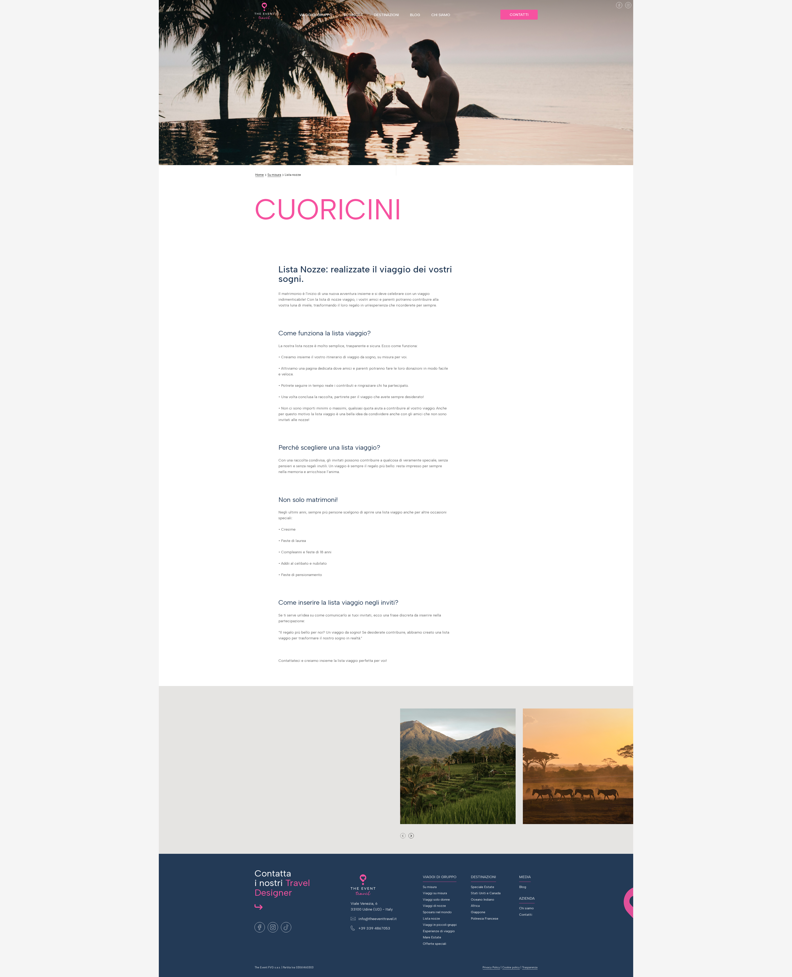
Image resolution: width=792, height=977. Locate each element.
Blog (415, 15)
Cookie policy (511, 967)
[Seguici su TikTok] (637, 5)
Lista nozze (293, 175)
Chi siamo (440, 15)
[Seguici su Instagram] (628, 5)
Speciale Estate (482, 887)
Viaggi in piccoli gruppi (440, 925)
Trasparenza (529, 967)
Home (259, 175)
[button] (411, 836)
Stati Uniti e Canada (486, 893)
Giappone (478, 912)
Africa (475, 906)
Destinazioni (386, 15)
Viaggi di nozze (434, 906)
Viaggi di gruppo (315, 15)
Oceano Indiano (482, 899)
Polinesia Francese (484, 918)
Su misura (353, 15)
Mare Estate (432, 937)
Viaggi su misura (435, 893)
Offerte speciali (434, 944)
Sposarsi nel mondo (437, 912)
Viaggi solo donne (436, 899)
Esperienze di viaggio (439, 931)
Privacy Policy (491, 967)
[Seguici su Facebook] (619, 5)
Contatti (519, 14)
